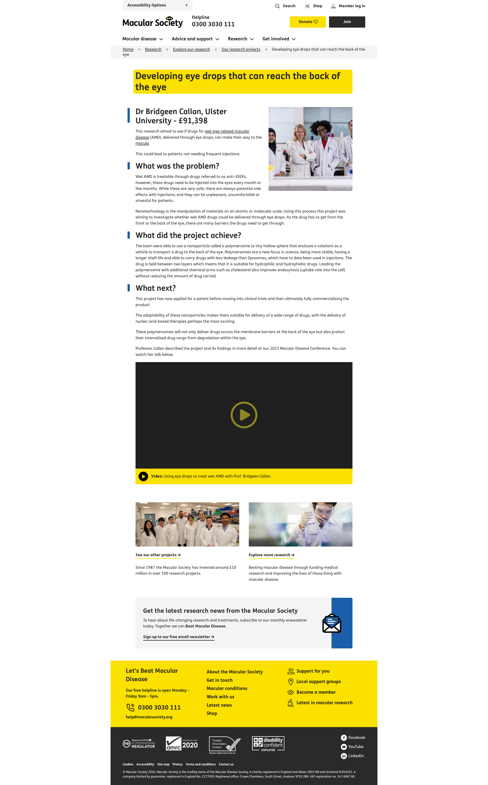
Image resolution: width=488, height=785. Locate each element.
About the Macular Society (235, 672)
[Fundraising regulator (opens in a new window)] (139, 742)
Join (347, 21)
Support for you (313, 671)
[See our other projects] (187, 546)
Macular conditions (227, 688)
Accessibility (145, 764)
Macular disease (139, 39)
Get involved (275, 39)
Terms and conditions (201, 764)
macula (142, 143)
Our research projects (241, 49)
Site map (163, 764)
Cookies (128, 764)
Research (237, 39)
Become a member (316, 692)
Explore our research (191, 49)
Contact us (226, 764)
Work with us (220, 697)
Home (153, 22)
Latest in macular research (325, 703)
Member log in (352, 6)
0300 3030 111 (213, 24)
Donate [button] (305, 21)
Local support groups (319, 681)
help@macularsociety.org (149, 717)
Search (289, 6)
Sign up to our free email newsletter (177, 637)
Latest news (219, 705)
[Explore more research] (300, 546)
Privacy (178, 764)
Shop (317, 6)
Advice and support (192, 39)
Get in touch (220, 680)
